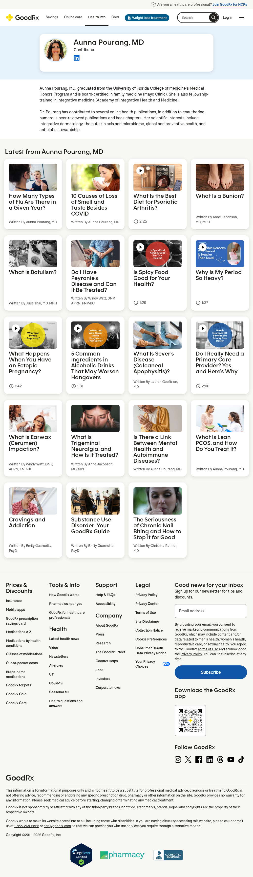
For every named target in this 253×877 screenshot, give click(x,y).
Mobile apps (15, 609)
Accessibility (105, 603)
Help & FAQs (105, 595)
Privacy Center (147, 603)
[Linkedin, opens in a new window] (209, 759)
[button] (147, 17)
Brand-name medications (16, 674)
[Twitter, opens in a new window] (188, 759)
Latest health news (64, 639)
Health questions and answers (66, 703)
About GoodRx (107, 625)
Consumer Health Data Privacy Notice (151, 650)
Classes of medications (24, 654)
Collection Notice (149, 630)
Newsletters (58, 656)
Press (100, 634)
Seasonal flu (59, 692)
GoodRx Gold (16, 694)
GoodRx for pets (18, 685)
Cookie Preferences (151, 639)
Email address (191, 611)
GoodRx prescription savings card (22, 621)
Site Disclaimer (147, 621)
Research (103, 643)
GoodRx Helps (107, 661)
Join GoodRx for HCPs (229, 4)
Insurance (14, 600)
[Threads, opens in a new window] (220, 759)
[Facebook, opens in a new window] (198, 759)
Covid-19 (56, 683)
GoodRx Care (16, 703)
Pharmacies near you (65, 603)
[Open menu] (241, 17)
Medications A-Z (18, 632)
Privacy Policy (146, 595)
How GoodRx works (64, 595)
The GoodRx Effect (110, 652)
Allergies (56, 665)
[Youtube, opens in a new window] (230, 759)
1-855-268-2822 (26, 826)
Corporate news (108, 687)
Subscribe (198, 673)
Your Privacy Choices (145, 664)
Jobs (99, 670)
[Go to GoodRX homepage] (22, 17)
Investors (103, 679)
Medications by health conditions (23, 643)
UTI (52, 674)
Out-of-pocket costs (22, 663)
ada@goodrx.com (57, 826)
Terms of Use (145, 612)
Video (53, 647)
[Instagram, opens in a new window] (178, 759)
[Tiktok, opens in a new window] (241, 759)
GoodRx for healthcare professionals (67, 615)
